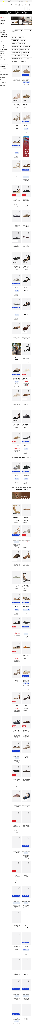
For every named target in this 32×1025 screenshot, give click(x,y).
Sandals (23, 28)
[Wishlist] (26, 5)
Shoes (18, 28)
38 (27, 28)
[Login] (19, 5)
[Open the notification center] (23, 5)
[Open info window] (12, 18)
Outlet (5, 1)
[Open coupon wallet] (15, 5)
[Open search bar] (28, 9)
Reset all (23, 61)
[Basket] (30, 5)
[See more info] (17, 84)
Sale (20, 37)
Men (8, 4)
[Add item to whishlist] (19, 67)
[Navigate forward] (26, 9)
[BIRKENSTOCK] (21, 21)
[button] (19, 30)
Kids (12, 4)
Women (4, 4)
